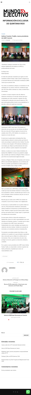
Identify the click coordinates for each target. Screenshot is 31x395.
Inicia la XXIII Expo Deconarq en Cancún (15, 315)
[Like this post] (18, 262)
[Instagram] (15, 392)
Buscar (3, 332)
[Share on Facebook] (20, 262)
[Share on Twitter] (21, 262)
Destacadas (4, 256)
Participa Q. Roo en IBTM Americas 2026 (11, 356)
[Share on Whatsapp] (23, 262)
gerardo (8, 40)
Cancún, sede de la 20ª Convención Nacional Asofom (13, 345)
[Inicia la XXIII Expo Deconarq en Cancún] (15, 303)
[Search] (29, 2)
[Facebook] (13, 392)
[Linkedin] (17, 392)
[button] (3, 307)
